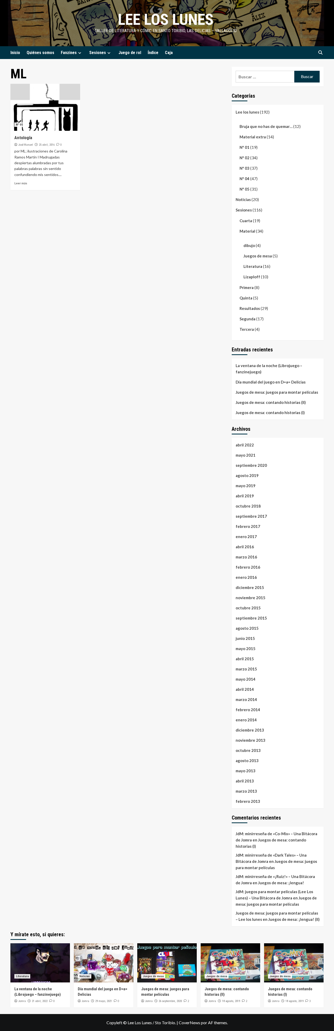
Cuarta (246, 220)
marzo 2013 (246, 791)
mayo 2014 (245, 679)
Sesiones (97, 52)
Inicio (15, 52)
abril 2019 (245, 495)
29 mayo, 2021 (103, 1001)
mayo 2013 (245, 770)
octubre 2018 (248, 506)
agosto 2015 (247, 628)
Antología (23, 137)
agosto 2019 (247, 475)
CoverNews (189, 1022)
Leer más (20, 183)
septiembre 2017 (251, 516)
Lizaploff (251, 276)
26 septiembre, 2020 (170, 1001)
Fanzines (69, 52)
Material (247, 231)
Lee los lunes (165, 19)
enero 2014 (246, 719)
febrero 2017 (248, 526)
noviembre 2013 (250, 740)
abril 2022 (245, 445)
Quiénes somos (40, 52)
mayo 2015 (245, 648)
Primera (247, 287)
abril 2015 (245, 658)
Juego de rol (129, 52)
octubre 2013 (248, 750)
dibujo (249, 245)
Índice (153, 52)
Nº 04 (244, 178)
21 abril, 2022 (39, 1001)
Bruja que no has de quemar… (266, 126)
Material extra (253, 136)
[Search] (320, 52)
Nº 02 (244, 157)
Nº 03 (244, 168)
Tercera (247, 329)
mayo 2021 (245, 455)
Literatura (252, 266)
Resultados (250, 308)
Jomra (22, 1001)
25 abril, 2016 (47, 144)
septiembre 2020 (251, 465)
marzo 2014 (246, 699)
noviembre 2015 (250, 597)
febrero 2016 (248, 567)
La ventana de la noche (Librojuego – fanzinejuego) (269, 368)
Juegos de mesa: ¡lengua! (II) (294, 919)
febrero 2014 (248, 709)
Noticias (243, 199)
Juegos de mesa (257, 256)
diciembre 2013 (250, 730)
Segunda (247, 318)
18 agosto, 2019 (231, 1001)
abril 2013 (245, 781)
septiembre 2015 (251, 618)
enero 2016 (246, 577)
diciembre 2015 (250, 587)
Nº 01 (244, 147)
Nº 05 (19, 124)
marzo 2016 (246, 557)
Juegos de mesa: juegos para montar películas (277, 392)
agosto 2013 (247, 760)
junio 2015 (245, 638)
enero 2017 (246, 536)
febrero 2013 (248, 801)
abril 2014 (245, 689)
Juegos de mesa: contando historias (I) (270, 412)
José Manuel (25, 144)
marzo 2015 (246, 669)
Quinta (246, 298)
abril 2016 (245, 546)
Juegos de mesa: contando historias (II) (271, 402)
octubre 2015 (248, 607)
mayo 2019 (245, 485)
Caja (169, 52)
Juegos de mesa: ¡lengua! (281, 882)
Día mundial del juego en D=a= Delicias (271, 382)
